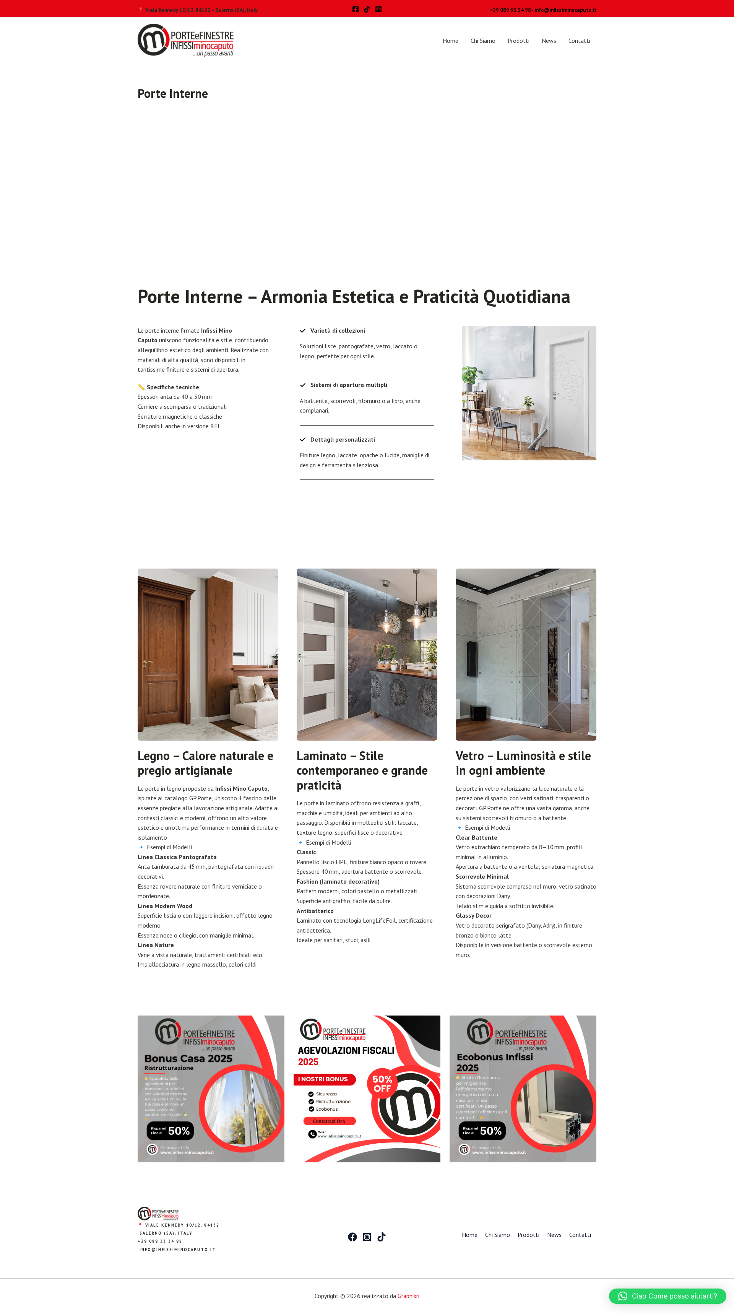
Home (450, 40)
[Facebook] (355, 9)
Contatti (579, 40)
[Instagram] (378, 9)
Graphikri (408, 1296)
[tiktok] (367, 9)
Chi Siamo (483, 40)
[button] (667, 1296)
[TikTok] (381, 1237)
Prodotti (518, 40)
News (549, 40)
